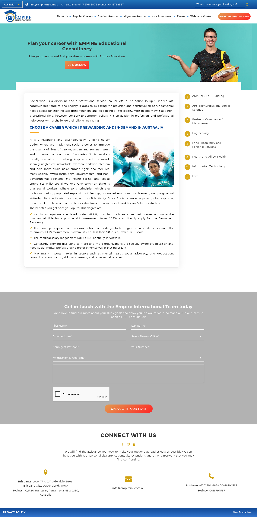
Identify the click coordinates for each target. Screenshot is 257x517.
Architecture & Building (208, 95)
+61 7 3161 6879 (87, 4)
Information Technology (208, 166)
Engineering (200, 133)
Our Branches (242, 512)
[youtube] (134, 444)
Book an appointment (234, 16)
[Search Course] (247, 4)
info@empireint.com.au (44, 4)
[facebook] (123, 444)
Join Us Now (77, 64)
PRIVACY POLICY (14, 512)
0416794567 (116, 4)
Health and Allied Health (209, 156)
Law (195, 176)
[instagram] (128, 444)
